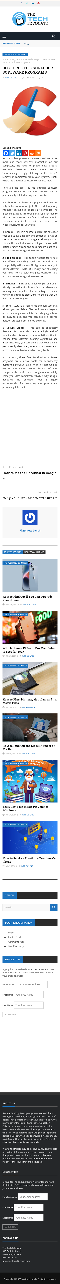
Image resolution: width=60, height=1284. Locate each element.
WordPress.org (16, 946)
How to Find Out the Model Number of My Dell (28, 747)
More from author (34, 552)
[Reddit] (32, 153)
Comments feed (16, 941)
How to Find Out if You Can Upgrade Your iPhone (27, 598)
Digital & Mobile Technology (15, 54)
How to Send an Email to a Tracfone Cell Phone (30, 859)
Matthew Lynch (11, 78)
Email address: (10, 984)
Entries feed (14, 937)
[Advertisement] (30, 422)
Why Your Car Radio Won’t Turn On (30, 498)
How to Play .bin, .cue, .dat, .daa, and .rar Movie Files (30, 701)
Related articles (12, 552)
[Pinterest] (25, 153)
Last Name (7, 1005)
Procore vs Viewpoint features (41, 43)
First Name (7, 994)
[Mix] (38, 153)
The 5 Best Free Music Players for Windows (25, 808)
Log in (11, 932)
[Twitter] (12, 153)
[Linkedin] (19, 153)
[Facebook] (6, 153)
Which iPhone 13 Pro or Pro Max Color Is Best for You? (28, 649)
